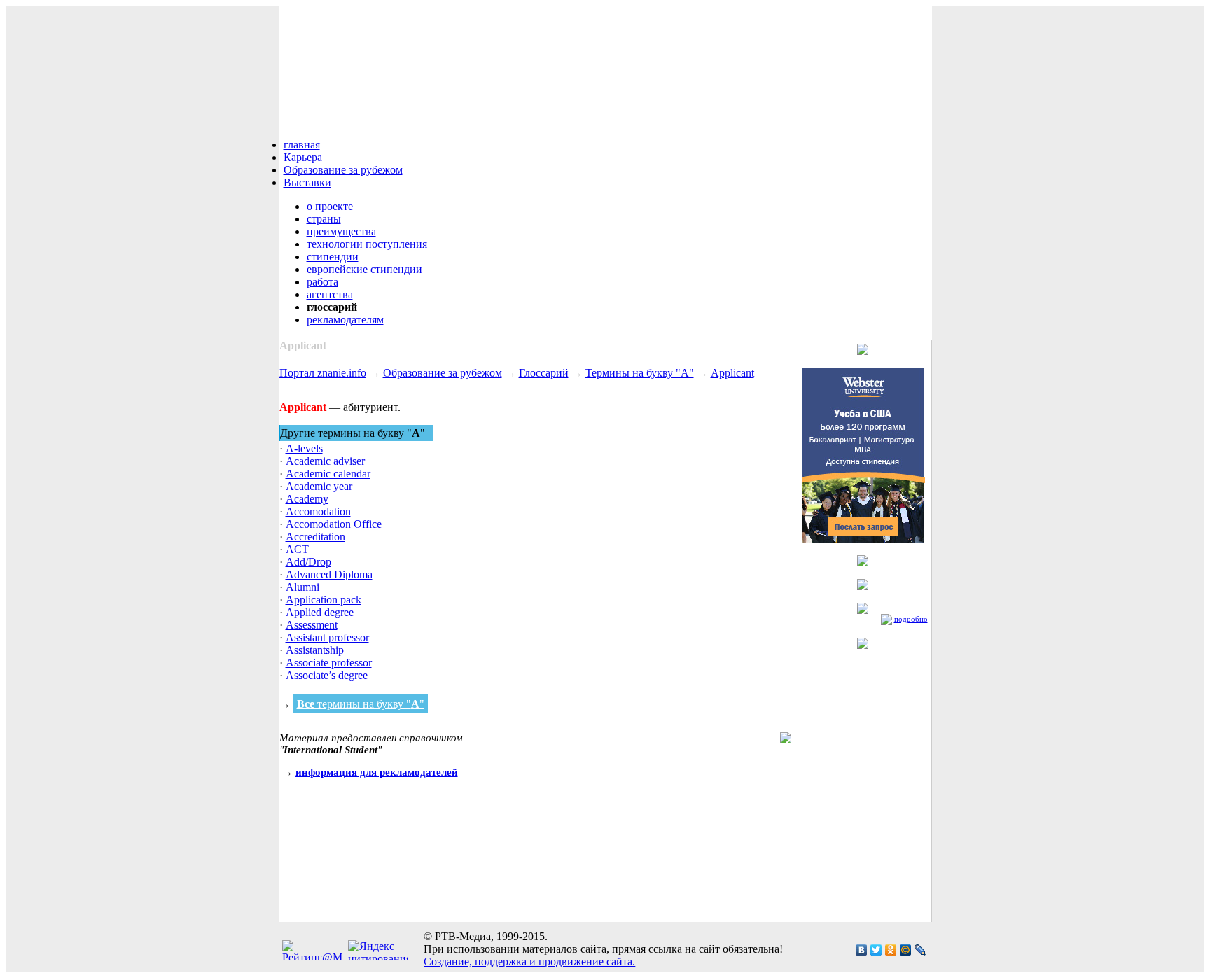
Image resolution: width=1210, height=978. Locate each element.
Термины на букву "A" (639, 373)
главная (302, 145)
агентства (330, 294)
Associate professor (329, 663)
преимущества (341, 231)
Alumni (302, 587)
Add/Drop (308, 562)
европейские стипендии (364, 269)
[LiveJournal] (920, 950)
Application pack (323, 600)
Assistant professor (327, 637)
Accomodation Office (334, 524)
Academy (307, 499)
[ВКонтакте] (861, 950)
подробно (911, 619)
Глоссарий (544, 373)
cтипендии (333, 257)
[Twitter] (876, 950)
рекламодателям (345, 320)
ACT (297, 549)
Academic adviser (325, 461)
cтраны (324, 219)
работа (322, 282)
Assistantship (315, 650)
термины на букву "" (360, 704)
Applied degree (320, 612)
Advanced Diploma (329, 574)
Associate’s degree (327, 675)
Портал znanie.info (322, 373)
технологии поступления (367, 244)
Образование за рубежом (343, 170)
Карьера (303, 157)
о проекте (330, 206)
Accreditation (315, 537)
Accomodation (318, 511)
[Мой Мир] (905, 950)
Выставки (307, 182)
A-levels (304, 448)
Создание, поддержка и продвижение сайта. (529, 961)
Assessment (312, 625)
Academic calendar (328, 474)
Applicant (732, 373)
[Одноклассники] (891, 950)
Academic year (319, 486)
